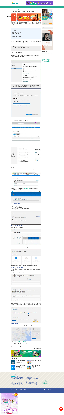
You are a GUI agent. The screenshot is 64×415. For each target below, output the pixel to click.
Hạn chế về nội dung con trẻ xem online (16, 36)
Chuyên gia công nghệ (44, 382)
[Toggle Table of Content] (39, 29)
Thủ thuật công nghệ (16, 9)
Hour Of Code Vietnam (49, 389)
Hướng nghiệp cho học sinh (44, 381)
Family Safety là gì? (14, 30)
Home (13, 9)
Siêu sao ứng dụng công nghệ (44, 380)
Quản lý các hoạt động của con (15, 34)
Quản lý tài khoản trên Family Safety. (16, 33)
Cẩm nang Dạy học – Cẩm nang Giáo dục (16, 389)
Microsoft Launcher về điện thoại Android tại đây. (19, 341)
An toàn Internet (27, 9)
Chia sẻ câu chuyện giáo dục (44, 383)
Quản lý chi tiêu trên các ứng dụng (15, 37)
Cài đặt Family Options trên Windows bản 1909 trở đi (17, 32)
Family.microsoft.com (27, 188)
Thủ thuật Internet (22, 9)
